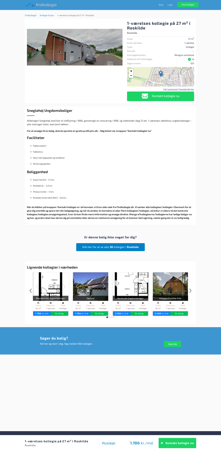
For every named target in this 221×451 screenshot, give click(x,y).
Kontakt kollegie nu (165, 96)
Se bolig (59, 313)
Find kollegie (188, 4)
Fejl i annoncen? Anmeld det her (178, 89)
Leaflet (164, 86)
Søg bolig (172, 344)
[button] (119, 23)
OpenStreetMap (177, 86)
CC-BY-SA (190, 86)
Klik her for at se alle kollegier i (110, 247)
